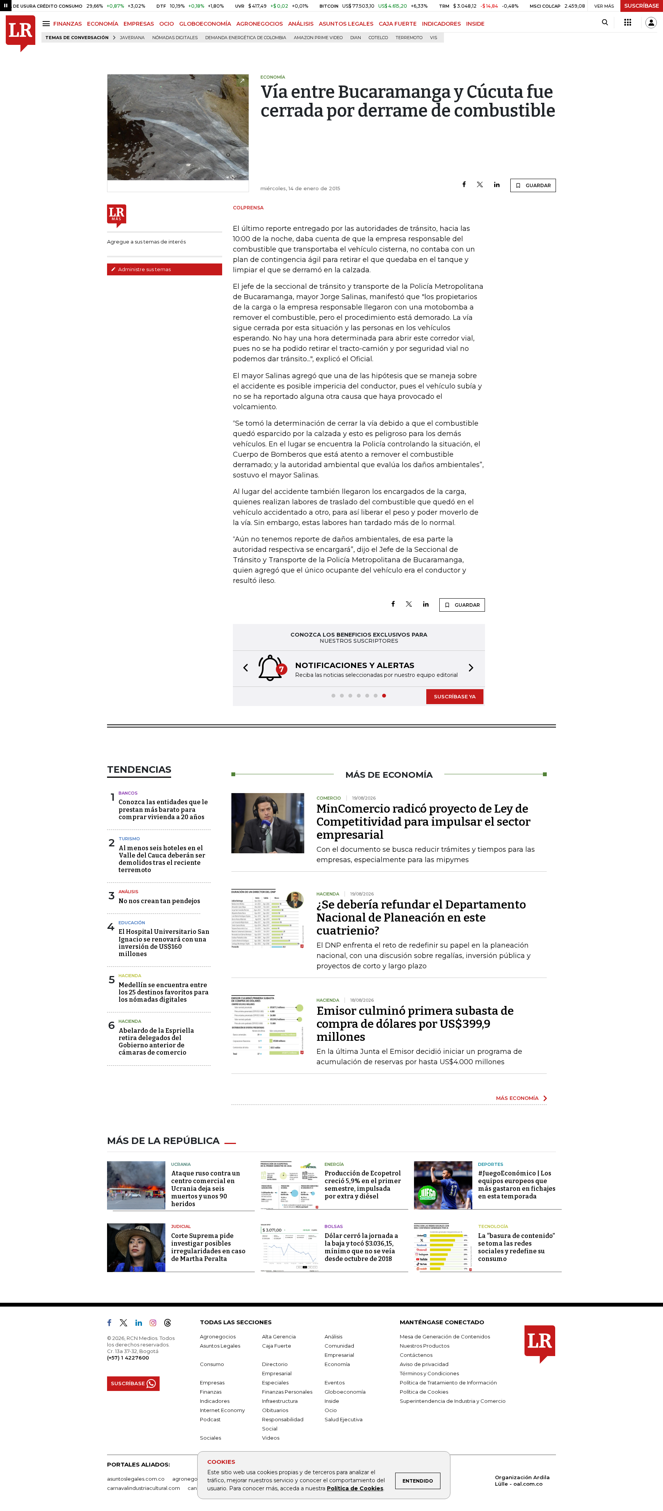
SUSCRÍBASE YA (455, 696)
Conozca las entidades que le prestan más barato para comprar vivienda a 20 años (163, 809)
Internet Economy (222, 1410)
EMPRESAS (139, 23)
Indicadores (214, 1401)
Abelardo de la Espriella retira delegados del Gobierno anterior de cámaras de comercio (156, 1042)
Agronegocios (218, 1336)
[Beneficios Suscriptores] (627, 22)
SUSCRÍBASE (641, 5)
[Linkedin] (497, 185)
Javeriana (132, 37)
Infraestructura (280, 1401)
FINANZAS (67, 23)
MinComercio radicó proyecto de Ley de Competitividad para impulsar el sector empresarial (424, 822)
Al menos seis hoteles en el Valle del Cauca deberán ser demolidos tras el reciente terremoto (162, 859)
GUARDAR (537, 185)
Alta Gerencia (279, 1336)
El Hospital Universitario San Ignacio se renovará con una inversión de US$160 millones (164, 943)
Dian (355, 37)
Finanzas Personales (287, 1392)
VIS (433, 37)
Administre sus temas (144, 269)
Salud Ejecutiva (344, 1419)
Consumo (212, 1364)
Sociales (210, 1438)
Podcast (210, 1419)
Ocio (331, 1410)
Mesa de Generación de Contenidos (445, 1336)
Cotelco (378, 37)
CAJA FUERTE (398, 23)
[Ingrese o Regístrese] (651, 22)
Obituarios (275, 1410)
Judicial (181, 1226)
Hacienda (130, 975)
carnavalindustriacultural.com (143, 1488)
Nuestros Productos (424, 1346)
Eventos (335, 1382)
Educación (132, 922)
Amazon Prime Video (318, 37)
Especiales (275, 1382)
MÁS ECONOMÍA (517, 1098)
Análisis (129, 891)
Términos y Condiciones (429, 1373)
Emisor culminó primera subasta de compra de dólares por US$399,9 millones (415, 1024)
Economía (337, 1364)
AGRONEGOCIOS (259, 23)
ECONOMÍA (102, 23)
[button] (243, 668)
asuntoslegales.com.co (136, 1479)
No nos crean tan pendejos (159, 901)
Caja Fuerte (276, 1346)
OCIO (166, 23)
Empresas (212, 1382)
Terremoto (409, 37)
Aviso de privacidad (424, 1364)
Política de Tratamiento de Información (448, 1382)
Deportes (490, 1164)
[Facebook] (464, 185)
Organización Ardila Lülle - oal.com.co (522, 1480)
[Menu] (47, 23)
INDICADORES (441, 23)
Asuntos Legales (220, 1346)
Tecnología (493, 1226)
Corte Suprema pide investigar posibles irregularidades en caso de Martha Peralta (208, 1247)
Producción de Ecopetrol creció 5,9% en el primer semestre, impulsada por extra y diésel (363, 1185)
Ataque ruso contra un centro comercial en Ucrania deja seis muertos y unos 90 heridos (205, 1189)
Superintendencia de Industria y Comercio (453, 1401)
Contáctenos (416, 1355)
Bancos (128, 793)
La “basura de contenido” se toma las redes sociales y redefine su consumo (516, 1247)
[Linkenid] (141, 1324)
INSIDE (475, 23)
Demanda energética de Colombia (245, 37)
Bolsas (334, 1226)
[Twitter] (480, 185)
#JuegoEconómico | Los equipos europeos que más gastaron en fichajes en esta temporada (517, 1185)
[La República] (20, 34)
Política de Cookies (355, 1488)
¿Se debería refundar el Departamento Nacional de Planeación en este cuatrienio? (421, 918)
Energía (334, 1164)
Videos (270, 1438)
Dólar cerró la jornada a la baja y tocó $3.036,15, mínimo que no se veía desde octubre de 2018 (361, 1247)
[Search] (605, 22)
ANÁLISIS (300, 23)
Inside (332, 1401)
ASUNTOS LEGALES (346, 23)
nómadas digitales (175, 37)
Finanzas (210, 1392)
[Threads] (171, 1324)
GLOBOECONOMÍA (205, 23)
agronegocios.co (193, 1479)
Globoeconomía (345, 1392)
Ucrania (181, 1164)
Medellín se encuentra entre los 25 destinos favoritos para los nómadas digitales (164, 992)
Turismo (129, 838)
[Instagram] (156, 1324)
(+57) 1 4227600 (128, 1358)
